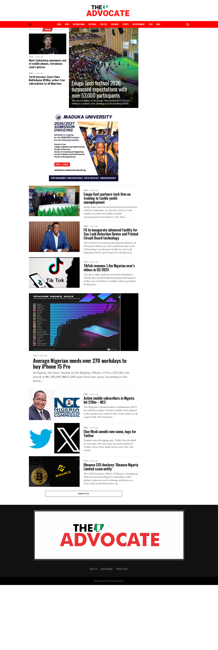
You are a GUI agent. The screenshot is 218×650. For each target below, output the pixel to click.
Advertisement (107, 569)
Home (59, 24)
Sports (125, 24)
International (79, 24)
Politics (103, 24)
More (158, 24)
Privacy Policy (122, 569)
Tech (150, 24)
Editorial (92, 24)
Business (115, 24)
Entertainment (138, 24)
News (67, 24)
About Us (93, 569)
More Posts (83, 494)
